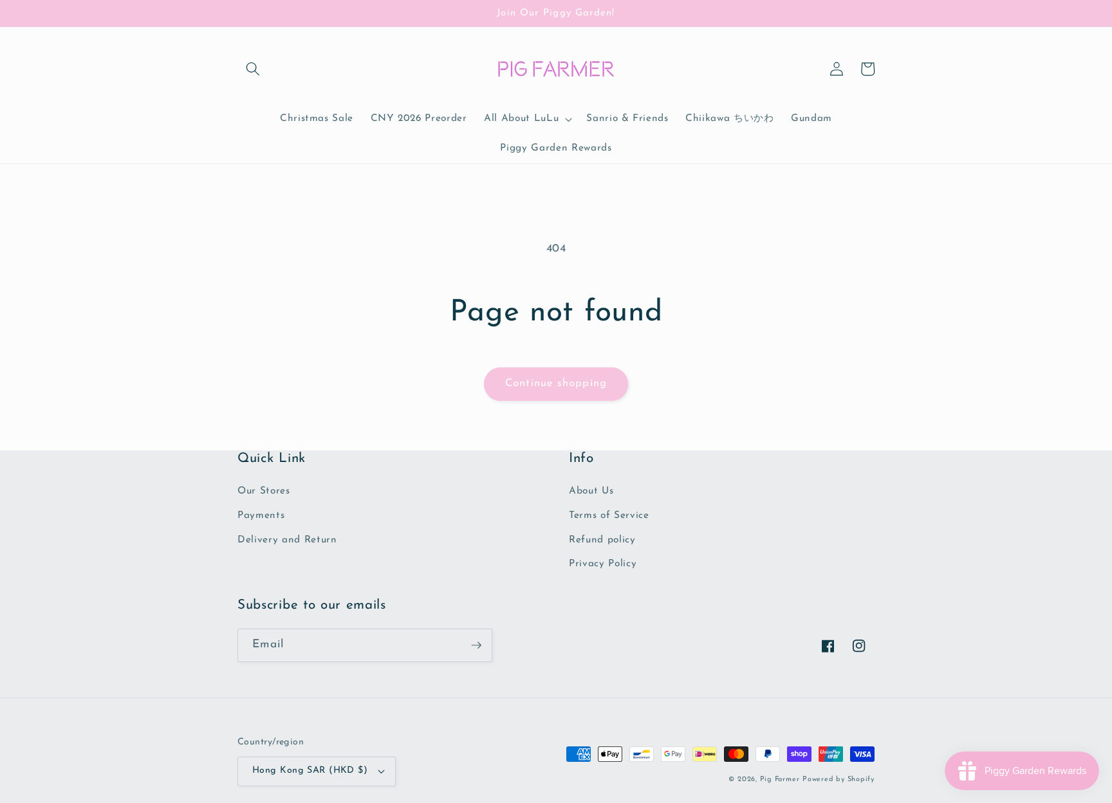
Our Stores (263, 491)
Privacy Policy (602, 563)
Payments (260, 515)
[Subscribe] (476, 645)
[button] (252, 68)
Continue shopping (556, 383)
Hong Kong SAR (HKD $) (309, 770)
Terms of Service (609, 515)
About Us (591, 491)
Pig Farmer (780, 779)
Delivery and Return (287, 540)
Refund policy (602, 540)
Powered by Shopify (838, 779)
